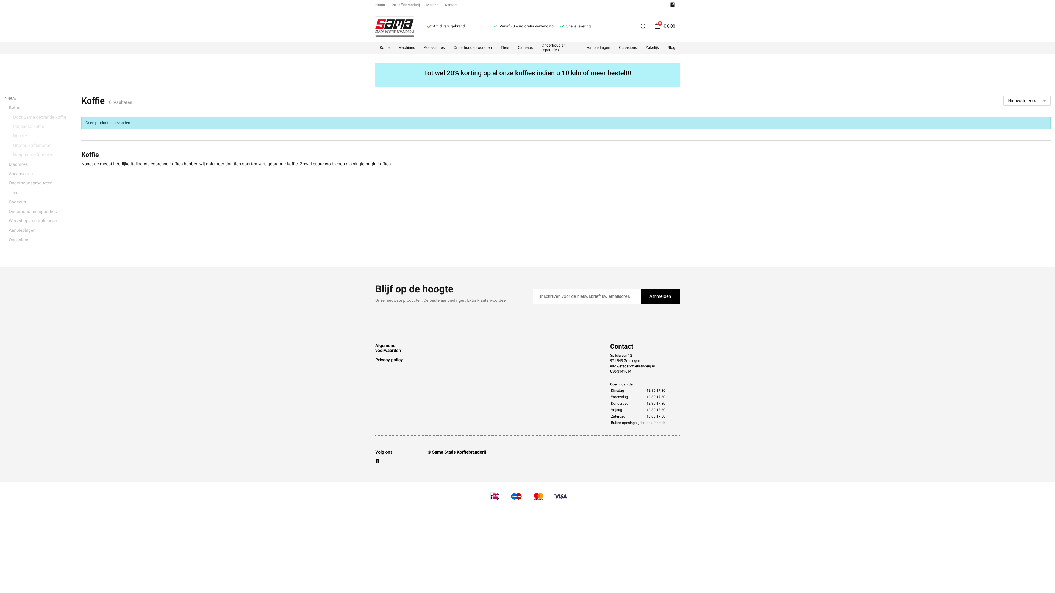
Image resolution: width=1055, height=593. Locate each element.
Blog (671, 48)
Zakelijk (652, 48)
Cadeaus (525, 48)
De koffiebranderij (406, 5)
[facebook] (672, 6)
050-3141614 (620, 372)
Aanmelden (660, 296)
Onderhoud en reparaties (554, 47)
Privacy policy (389, 359)
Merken (432, 5)
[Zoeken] (643, 26)
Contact (451, 5)
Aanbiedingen (598, 48)
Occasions (628, 48)
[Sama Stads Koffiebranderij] (394, 26)
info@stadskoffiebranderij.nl (632, 366)
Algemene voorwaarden (388, 348)
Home (380, 5)
